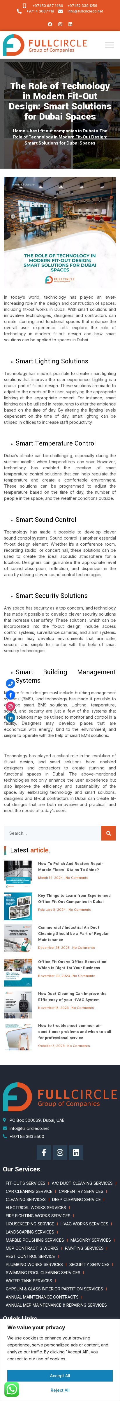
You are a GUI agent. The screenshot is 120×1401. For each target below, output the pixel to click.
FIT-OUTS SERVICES (25, 1183)
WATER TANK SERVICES (29, 1280)
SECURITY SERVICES (89, 1264)
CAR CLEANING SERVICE (29, 1191)
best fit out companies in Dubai (62, 130)
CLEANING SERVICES (26, 1199)
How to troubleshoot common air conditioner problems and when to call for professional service (74, 1032)
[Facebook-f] (44, 1152)
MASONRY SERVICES (90, 1240)
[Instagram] (60, 24)
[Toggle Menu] (109, 45)
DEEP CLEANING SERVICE (76, 1199)
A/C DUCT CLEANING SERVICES (82, 1183)
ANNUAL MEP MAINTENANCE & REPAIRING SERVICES (56, 1305)
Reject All (60, 1390)
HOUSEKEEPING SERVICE (30, 1223)
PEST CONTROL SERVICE (30, 1256)
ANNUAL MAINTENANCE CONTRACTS (42, 1296)
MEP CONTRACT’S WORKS (32, 1248)
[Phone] (10, 683)
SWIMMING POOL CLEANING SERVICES (43, 1272)
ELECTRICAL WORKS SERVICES (36, 1207)
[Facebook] (49, 24)
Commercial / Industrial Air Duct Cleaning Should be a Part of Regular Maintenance (73, 933)
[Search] (108, 833)
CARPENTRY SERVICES (81, 1191)
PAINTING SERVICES (84, 1248)
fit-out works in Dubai (44, 309)
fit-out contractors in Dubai (60, 798)
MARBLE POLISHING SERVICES (35, 1240)
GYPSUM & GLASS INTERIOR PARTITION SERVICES (54, 1288)
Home (19, 130)
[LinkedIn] (10, 717)
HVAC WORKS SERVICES (84, 1223)
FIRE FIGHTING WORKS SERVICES (38, 1215)
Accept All (60, 1375)
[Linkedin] (70, 24)
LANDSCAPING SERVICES (30, 1231)
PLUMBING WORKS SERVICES (34, 1264)
